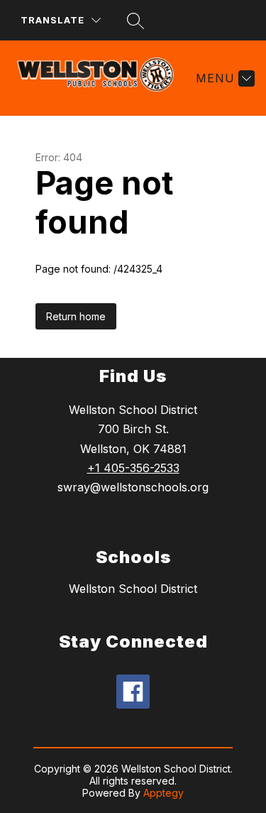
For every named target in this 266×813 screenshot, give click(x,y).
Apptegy (163, 793)
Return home (76, 316)
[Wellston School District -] (101, 78)
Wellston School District (133, 589)
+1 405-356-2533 (133, 468)
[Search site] (135, 20)
